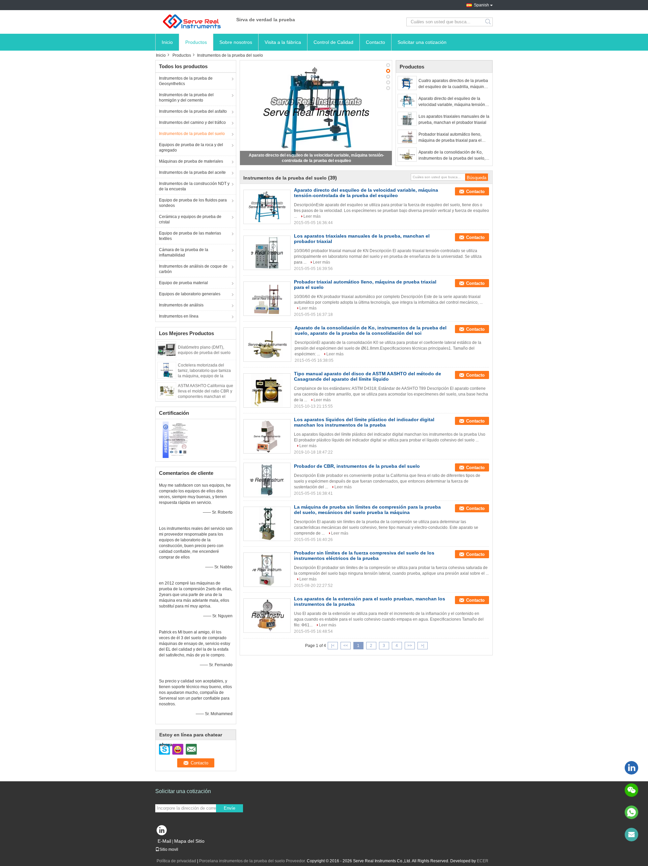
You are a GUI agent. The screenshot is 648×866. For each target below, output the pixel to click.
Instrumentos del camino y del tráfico (192, 122)
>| (422, 645)
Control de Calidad (333, 42)
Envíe (229, 808)
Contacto (375, 42)
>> (409, 645)
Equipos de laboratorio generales (189, 294)
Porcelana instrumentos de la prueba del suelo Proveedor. (253, 861)
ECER (482, 861)
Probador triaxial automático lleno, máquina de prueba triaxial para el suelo (450, 137)
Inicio (167, 42)
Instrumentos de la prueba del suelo (192, 133)
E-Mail (164, 841)
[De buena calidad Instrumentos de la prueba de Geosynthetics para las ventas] (176, 439)
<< (345, 645)
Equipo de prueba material (183, 282)
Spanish (481, 5)
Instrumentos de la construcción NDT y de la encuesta (194, 186)
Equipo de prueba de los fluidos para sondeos (193, 203)
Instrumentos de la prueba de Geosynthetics (186, 81)
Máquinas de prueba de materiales (191, 161)
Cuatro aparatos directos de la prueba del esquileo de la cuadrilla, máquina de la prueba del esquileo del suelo (453, 84)
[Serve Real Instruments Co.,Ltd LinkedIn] (162, 832)
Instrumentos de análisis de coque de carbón (193, 269)
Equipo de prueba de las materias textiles (190, 236)
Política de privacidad (176, 861)
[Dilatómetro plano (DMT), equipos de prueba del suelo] (167, 349)
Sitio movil (168, 849)
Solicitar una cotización (422, 42)
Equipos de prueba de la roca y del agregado (191, 147)
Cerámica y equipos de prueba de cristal (190, 219)
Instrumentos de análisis (181, 305)
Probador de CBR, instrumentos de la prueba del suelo (357, 466)
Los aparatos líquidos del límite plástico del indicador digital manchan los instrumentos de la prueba (364, 422)
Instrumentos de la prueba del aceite (192, 172)
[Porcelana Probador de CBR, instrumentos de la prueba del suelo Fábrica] (267, 480)
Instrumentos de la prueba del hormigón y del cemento (186, 97)
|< (332, 645)
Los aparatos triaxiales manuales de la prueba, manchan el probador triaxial (453, 119)
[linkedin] (631, 768)
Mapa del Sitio (189, 841)
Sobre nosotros (235, 42)
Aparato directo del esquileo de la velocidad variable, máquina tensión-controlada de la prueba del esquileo (452, 102)
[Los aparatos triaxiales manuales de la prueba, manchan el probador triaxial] (407, 119)
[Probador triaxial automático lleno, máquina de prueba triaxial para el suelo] (407, 137)
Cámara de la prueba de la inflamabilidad (183, 252)
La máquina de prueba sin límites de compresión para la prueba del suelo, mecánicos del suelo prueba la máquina (367, 509)
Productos (196, 42)
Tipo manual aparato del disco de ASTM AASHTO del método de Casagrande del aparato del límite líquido (367, 376)
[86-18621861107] (631, 812)
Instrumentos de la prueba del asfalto (193, 111)
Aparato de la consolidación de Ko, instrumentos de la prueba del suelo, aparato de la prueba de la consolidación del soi (451, 155)
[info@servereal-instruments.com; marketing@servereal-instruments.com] (631, 834)
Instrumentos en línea (178, 316)
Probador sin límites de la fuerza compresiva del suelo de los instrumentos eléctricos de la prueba (364, 555)
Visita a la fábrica (283, 42)
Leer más (312, 216)
